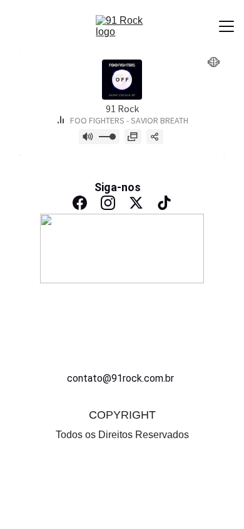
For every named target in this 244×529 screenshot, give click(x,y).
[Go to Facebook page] (80, 203)
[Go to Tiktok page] (164, 203)
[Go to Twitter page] (136, 203)
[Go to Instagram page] (108, 203)
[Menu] (226, 26)
